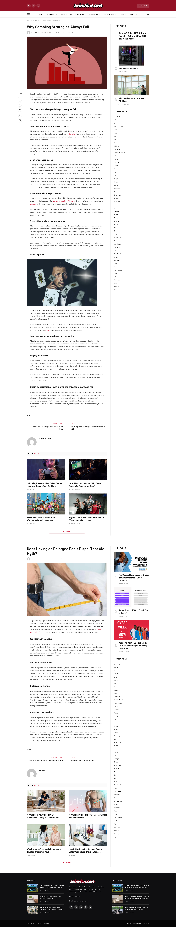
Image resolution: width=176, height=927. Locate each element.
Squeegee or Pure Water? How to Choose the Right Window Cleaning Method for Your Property (51, 908)
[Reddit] (20, 110)
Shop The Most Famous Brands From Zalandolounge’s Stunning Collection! (132, 646)
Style (115, 263)
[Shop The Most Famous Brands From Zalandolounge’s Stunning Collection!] (131, 630)
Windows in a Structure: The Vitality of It (131, 99)
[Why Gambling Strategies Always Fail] (67, 63)
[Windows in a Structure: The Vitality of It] (131, 85)
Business (51, 14)
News (115, 231)
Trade (115, 273)
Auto (115, 130)
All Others (117, 116)
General (116, 185)
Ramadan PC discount (128, 68)
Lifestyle (93, 14)
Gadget (116, 179)
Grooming (117, 188)
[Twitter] (20, 104)
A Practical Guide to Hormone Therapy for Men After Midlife (88, 816)
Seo (115, 250)
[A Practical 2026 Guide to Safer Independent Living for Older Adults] (46, 801)
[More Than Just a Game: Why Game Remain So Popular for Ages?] (88, 469)
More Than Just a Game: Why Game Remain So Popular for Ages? (85, 484)
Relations (117, 247)
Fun (115, 175)
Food (115, 172)
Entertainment (77, 14)
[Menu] (28, 14)
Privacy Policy (137, 923)
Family (116, 159)
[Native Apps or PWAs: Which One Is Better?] (131, 597)
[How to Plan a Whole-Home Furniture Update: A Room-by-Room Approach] (117, 899)
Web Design (117, 280)
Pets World (109, 14)
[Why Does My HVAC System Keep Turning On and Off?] (32, 899)
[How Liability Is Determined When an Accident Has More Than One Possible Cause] (117, 910)
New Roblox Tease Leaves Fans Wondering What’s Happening (41, 518)
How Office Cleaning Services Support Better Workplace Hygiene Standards (86, 850)
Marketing (117, 221)
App (115, 123)
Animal (116, 120)
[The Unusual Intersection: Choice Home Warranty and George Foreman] (131, 562)
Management (118, 218)
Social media (118, 254)
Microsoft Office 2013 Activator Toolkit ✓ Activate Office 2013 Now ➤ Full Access (132, 36)
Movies (116, 224)
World (132, 14)
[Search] (148, 14)
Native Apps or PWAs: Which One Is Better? (133, 611)
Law (115, 208)
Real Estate (117, 244)
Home (41, 14)
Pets (115, 234)
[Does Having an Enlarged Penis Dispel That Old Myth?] (67, 589)
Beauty (116, 133)
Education (117, 149)
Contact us (146, 923)
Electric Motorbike (119, 152)
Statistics (117, 260)
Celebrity (116, 146)
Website (116, 283)
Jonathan (36, 559)
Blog (115, 139)
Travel (116, 276)
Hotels (116, 198)
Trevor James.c (38, 32)
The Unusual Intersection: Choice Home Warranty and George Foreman (133, 578)
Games (116, 182)
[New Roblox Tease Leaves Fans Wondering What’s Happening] (46, 503)
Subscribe (143, 5)
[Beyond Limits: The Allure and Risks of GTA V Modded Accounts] (88, 503)
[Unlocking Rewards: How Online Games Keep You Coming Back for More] (46, 469)
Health (116, 192)
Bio (115, 136)
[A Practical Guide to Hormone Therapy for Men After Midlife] (88, 801)
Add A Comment (67, 531)
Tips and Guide (118, 270)
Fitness (116, 169)
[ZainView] (88, 5)
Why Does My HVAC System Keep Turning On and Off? (50, 897)
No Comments (60, 32)
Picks (115, 241)
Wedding (116, 286)
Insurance (117, 201)
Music (115, 228)
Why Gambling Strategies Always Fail (82, 760)
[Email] (20, 120)
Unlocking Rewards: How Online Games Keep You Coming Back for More (44, 484)
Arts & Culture (118, 126)
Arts (63, 14)
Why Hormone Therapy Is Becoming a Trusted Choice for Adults (44, 850)
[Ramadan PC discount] (131, 55)
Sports (116, 257)
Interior (116, 205)
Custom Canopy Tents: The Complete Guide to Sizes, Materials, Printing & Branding (52, 886)
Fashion (116, 162)
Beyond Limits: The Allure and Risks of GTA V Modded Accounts (86, 518)
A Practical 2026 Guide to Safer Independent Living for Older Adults (43, 816)
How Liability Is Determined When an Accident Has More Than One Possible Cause (136, 908)
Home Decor (117, 195)
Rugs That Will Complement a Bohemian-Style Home (46, 760)
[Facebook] (20, 99)
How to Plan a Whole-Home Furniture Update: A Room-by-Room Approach (137, 897)
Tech (122, 14)
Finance (116, 165)
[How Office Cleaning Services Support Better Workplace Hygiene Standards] (88, 835)
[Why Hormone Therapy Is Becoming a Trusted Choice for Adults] (46, 835)
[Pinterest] (20, 115)
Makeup (116, 214)
